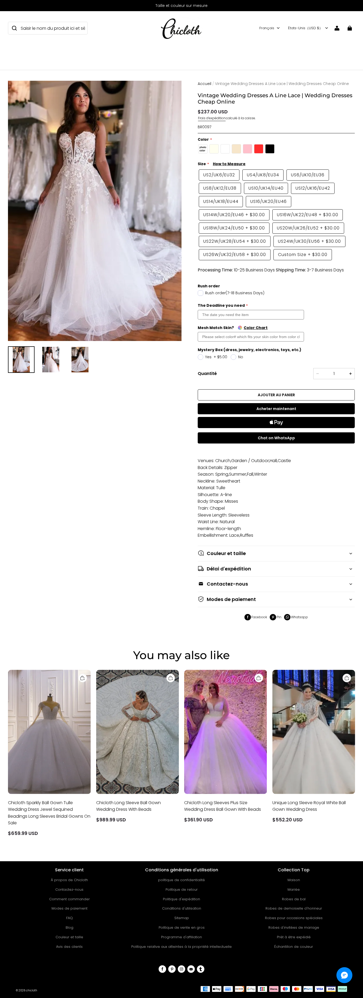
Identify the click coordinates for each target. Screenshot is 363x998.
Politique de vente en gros (182, 927)
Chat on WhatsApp (276, 438)
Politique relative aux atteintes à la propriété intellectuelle (181, 946)
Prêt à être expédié (294, 937)
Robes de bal (294, 899)
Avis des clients (69, 946)
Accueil (204, 83)
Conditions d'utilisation (181, 908)
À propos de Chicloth (69, 879)
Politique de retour (182, 889)
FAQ (69, 917)
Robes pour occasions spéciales (294, 917)
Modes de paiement (69, 908)
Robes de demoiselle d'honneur (293, 908)
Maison (294, 879)
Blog (69, 927)
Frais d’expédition (212, 118)
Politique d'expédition (181, 899)
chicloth (31, 990)
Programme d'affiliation (181, 937)
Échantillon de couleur (293, 946)
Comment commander (69, 899)
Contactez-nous (69, 889)
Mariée (294, 889)
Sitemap (181, 917)
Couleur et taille (69, 937)
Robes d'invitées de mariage (293, 927)
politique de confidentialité (181, 879)
